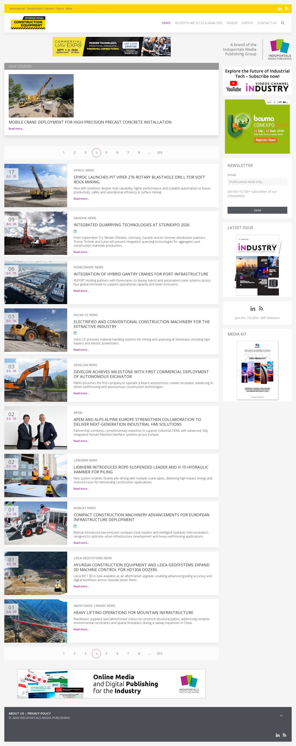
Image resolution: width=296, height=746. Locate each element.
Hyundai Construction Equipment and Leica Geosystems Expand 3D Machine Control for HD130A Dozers (142, 567)
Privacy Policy (39, 713)
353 (159, 152)
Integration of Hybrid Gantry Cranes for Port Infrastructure (141, 274)
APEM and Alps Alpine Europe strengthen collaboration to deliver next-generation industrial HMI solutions (137, 422)
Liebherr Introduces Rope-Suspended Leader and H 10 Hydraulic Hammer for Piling (141, 469)
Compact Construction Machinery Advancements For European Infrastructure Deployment (142, 517)
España (49, 8)
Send (257, 210)
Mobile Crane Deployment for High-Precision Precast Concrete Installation (90, 122)
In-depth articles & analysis (198, 23)
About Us (16, 713)
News (166, 23)
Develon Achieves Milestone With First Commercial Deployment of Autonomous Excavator (141, 374)
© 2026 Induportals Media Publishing (39, 718)
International (17, 8)
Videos (232, 23)
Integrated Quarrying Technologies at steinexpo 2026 (131, 224)
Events (247, 23)
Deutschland (34, 8)
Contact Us (267, 23)
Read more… (16, 128)
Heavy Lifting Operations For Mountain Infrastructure (133, 612)
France (60, 8)
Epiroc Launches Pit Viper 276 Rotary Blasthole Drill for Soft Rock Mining (139, 179)
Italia (69, 8)
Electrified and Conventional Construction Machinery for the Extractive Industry (142, 324)
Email (232, 175)
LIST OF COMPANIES (23, 722)
